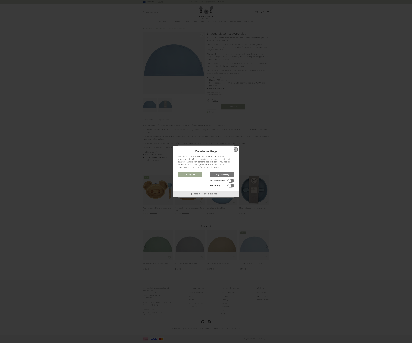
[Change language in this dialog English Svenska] (235, 150)
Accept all (190, 174)
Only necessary (222, 174)
